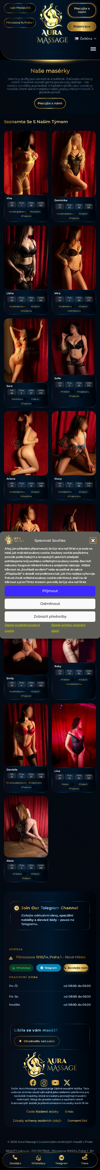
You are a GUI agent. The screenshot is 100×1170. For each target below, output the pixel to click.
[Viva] (26, 163)
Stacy (58, 478)
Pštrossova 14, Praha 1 (20, 22)
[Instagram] (44, 1083)
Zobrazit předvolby (50, 616)
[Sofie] (74, 346)
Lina (57, 771)
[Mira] (74, 258)
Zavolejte (15, 1163)
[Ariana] (26, 443)
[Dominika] (74, 164)
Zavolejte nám (78, 967)
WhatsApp (23, 967)
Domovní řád (77, 1120)
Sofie (57, 378)
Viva (9, 198)
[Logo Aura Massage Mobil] (52, 23)
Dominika (60, 200)
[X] (66, 1082)
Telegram (51, 967)
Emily (10, 678)
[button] (93, 540)
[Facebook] (33, 1082)
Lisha (10, 293)
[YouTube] (55, 1082)
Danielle (12, 769)
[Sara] (26, 350)
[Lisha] (26, 258)
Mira (57, 293)
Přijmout (50, 591)
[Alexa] (26, 826)
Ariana (11, 478)
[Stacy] (74, 443)
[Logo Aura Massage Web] (50, 1064)
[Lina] (74, 735)
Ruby (57, 666)
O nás (69, 1111)
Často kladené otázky (42, 1111)
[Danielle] (26, 734)
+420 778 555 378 (20, 8)
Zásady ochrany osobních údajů (37, 1120)
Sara (10, 386)
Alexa (10, 860)
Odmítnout (50, 603)
